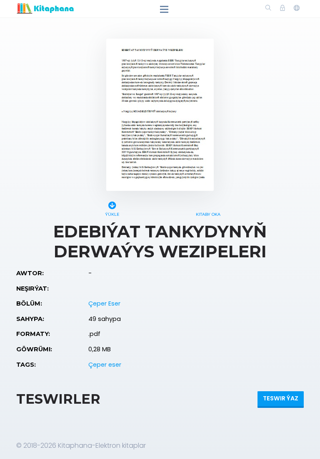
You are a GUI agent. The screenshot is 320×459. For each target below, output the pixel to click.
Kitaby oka (208, 214)
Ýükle (112, 214)
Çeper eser (104, 364)
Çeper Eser (104, 303)
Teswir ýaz (280, 398)
